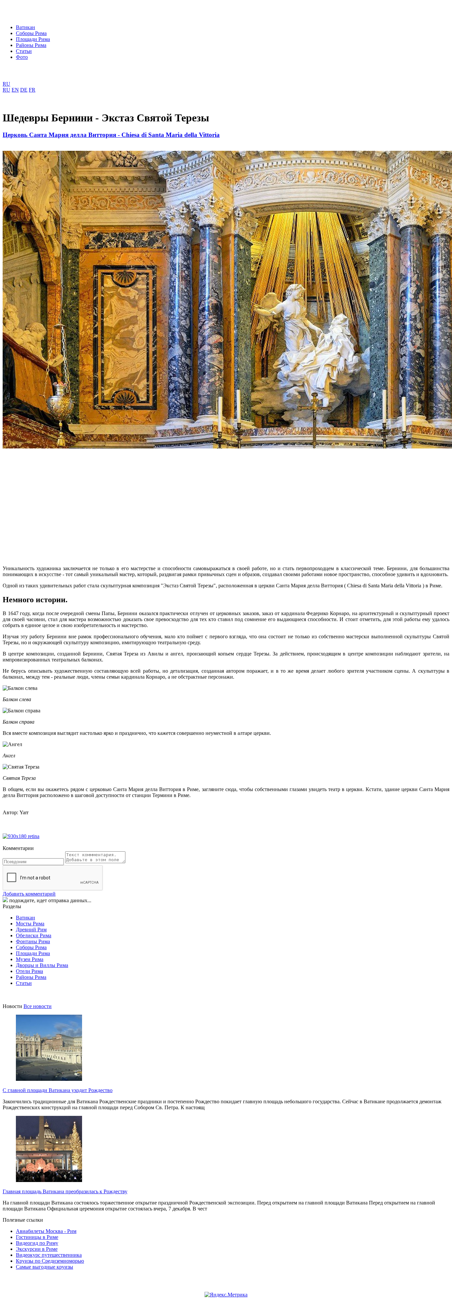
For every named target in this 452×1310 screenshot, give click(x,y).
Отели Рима (29, 971)
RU (6, 84)
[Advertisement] (201, 502)
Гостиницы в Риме (37, 1237)
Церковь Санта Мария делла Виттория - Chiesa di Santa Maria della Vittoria (111, 134)
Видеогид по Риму (37, 1243)
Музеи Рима (29, 959)
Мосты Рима (30, 923)
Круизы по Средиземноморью (50, 1261)
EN (15, 90)
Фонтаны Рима (33, 941)
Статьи (24, 51)
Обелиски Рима (33, 935)
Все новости (37, 1006)
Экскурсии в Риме (37, 1249)
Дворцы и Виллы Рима (42, 965)
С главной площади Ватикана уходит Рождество (58, 1090)
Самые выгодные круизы (44, 1267)
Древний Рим (31, 929)
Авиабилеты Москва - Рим (46, 1231)
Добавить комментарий (29, 894)
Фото (22, 57)
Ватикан (25, 27)
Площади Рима (33, 39)
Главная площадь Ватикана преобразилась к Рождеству (65, 1191)
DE (23, 90)
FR (32, 90)
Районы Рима (31, 45)
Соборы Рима (31, 33)
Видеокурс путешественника (49, 1255)
